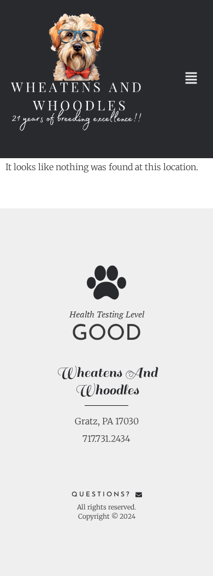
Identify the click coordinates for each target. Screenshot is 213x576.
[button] (191, 79)
